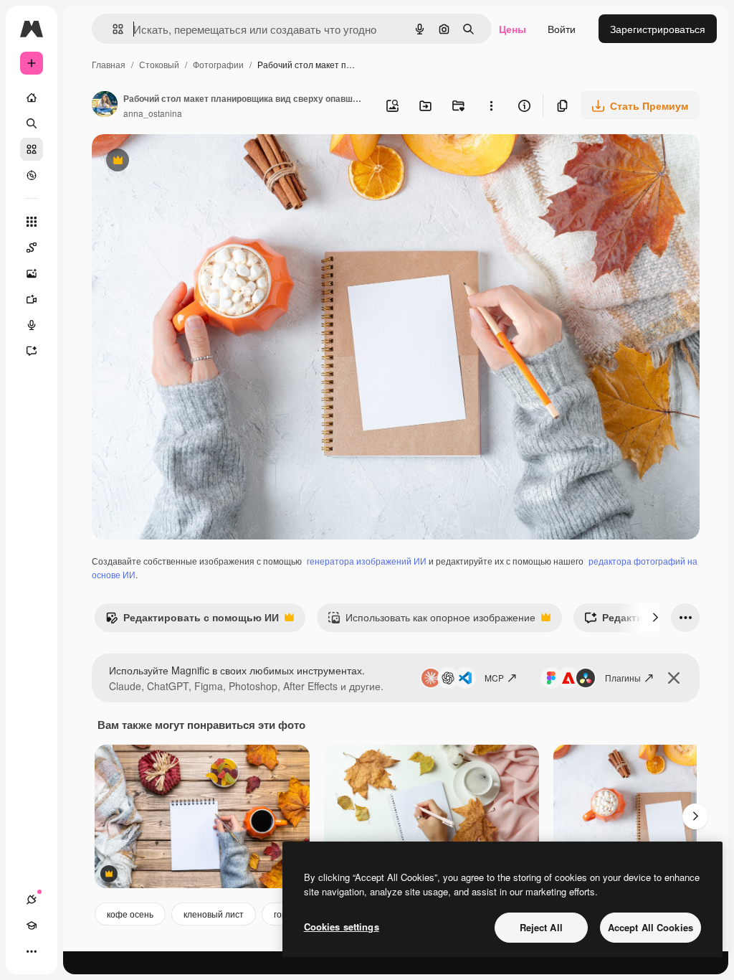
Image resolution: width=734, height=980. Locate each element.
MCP (494, 678)
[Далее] (655, 617)
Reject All (541, 927)
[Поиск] (31, 123)
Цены (512, 29)
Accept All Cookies (650, 927)
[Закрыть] (673, 678)
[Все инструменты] (31, 221)
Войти (562, 29)
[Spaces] (31, 247)
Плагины (623, 678)
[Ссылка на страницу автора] (105, 105)
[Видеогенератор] (31, 299)
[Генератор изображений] (31, 273)
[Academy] (31, 925)
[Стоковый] (31, 149)
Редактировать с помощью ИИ (192, 620)
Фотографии (218, 64)
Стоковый (159, 64)
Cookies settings (341, 926)
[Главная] (31, 97)
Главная (108, 64)
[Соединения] (31, 899)
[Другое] (31, 951)
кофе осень (130, 914)
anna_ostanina (152, 113)
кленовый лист (214, 914)
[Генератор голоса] (31, 325)
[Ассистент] (31, 350)
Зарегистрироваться (657, 29)
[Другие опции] (491, 105)
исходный (187, 161)
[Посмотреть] (31, 175)
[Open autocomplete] (112, 29)
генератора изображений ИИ (366, 561)
